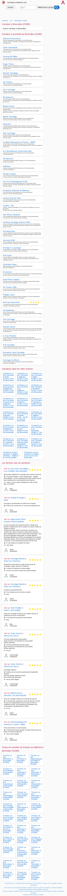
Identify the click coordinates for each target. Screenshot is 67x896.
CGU (49, 883)
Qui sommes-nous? (10, 883)
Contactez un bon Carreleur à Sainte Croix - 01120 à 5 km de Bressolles (22, 416)
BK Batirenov (8, 97)
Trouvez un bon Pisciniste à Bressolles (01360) (22, 839)
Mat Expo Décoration (11, 302)
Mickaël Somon (9, 327)
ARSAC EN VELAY (11, 636)
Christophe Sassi (9, 264)
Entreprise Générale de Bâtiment (16, 190)
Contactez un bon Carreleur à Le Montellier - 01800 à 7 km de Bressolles (36, 429)
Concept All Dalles (10, 56)
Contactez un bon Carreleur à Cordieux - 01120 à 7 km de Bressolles (36, 442)
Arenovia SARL (9, 240)
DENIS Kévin (16, 693)
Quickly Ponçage (17, 498)
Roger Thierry (8, 64)
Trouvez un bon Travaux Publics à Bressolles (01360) (36, 875)
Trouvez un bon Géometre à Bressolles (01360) (36, 772)
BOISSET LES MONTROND (15, 695)
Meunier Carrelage (10, 73)
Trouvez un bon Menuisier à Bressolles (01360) (21, 829)
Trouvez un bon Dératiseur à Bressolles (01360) (8, 758)
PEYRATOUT (8, 158)
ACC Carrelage (9, 89)
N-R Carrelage (8, 345)
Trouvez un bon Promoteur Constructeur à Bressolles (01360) (22, 851)
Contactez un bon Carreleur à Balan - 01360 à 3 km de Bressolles (36, 376)
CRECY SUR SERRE (12, 610)
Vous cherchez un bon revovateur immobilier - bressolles (18, 887)
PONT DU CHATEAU (12, 561)
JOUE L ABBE (19, 724)
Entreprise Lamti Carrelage (14, 352)
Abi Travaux (7, 82)
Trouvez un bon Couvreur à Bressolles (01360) (22, 794)
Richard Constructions (12, 38)
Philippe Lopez (9, 294)
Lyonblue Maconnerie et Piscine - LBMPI (19, 142)
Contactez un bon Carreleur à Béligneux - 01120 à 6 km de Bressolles (8, 428)
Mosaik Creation (9, 174)
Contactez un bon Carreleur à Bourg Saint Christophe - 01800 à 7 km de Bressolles (22, 443)
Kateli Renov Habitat (11, 279)
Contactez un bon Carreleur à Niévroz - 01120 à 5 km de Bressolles (22, 402)
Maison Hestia (8, 106)
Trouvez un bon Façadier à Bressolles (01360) (36, 806)
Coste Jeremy (16, 633)
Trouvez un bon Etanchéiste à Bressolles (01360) (22, 807)
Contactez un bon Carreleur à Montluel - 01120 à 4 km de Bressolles (36, 388)
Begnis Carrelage (10, 116)
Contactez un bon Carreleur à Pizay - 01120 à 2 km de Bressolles (8, 376)
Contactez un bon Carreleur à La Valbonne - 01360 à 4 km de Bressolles (22, 389)
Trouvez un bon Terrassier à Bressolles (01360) (36, 864)
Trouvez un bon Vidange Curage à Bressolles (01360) (22, 875)
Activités (10, 7)
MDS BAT (7, 124)
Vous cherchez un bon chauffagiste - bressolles (36, 889)
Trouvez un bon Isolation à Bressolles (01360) (22, 818)
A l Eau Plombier (9, 336)
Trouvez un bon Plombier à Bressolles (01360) (8, 849)
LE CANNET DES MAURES (16, 471)
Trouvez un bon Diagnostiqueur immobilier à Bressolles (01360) (36, 759)
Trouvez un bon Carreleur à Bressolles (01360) (22, 783)
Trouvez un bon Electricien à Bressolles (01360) (36, 795)
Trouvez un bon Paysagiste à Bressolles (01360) (36, 829)
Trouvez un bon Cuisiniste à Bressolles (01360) (21, 772)
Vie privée (44, 883)
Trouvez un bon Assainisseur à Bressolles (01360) (8, 784)
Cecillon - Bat (8, 205)
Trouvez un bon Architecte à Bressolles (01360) (21, 758)
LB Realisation (8, 310)
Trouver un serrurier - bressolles (42, 887)
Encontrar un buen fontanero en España (33, 894)
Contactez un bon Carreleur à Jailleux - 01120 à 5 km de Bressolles (36, 415)
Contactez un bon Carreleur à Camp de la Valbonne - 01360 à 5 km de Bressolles (8, 403)
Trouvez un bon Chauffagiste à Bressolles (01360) (8, 795)
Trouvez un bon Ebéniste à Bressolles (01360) (8, 771)
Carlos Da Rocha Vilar (12, 198)
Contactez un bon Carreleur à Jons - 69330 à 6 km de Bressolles (22, 428)
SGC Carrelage (9, 133)
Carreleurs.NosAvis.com (17, 2)
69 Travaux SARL (10, 287)
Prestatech (7, 272)
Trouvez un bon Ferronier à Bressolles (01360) (8, 818)
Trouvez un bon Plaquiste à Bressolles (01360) (36, 839)
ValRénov (7, 166)
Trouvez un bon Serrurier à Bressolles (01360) (22, 863)
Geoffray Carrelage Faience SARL (16, 222)
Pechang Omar (9, 231)
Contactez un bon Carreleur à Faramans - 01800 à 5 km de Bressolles (36, 402)
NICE (6, 500)
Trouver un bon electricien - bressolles (29, 891)
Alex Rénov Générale (11, 214)
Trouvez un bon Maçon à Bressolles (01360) (36, 818)
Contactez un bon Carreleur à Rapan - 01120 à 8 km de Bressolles (32, 454)
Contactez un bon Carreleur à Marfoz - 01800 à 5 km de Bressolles (8, 415)
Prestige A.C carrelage (12, 248)
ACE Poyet (7, 255)
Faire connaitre (37, 883)
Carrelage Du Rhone (11, 360)
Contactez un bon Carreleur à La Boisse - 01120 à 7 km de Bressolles (8, 442)
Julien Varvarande (10, 47)
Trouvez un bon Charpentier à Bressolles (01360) (36, 784)
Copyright (54, 883)
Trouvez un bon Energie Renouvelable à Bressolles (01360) (8, 807)
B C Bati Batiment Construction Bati (17, 151)
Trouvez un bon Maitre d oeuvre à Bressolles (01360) (8, 829)
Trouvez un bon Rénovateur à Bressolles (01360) (8, 864)
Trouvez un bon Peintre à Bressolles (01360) (8, 839)
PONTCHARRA (18, 522)
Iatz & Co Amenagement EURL (15, 181)
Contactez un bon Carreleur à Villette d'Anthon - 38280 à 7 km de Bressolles (11, 454)
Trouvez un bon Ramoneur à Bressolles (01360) (36, 850)
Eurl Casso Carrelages (20, 469)
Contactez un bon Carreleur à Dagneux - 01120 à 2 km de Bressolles (22, 376)
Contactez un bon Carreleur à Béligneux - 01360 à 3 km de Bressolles (8, 388)
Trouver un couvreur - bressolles (11, 891)
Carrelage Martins (18, 559)
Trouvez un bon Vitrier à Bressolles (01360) (8, 874)
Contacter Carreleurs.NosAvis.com (24, 883)
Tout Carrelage (9, 319)
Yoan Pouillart (16, 608)
